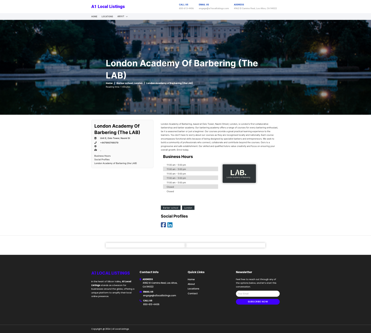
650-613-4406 (151, 304)
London (138, 83)
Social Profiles (102, 159)
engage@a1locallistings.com (159, 295)
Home (94, 16)
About (191, 284)
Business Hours (102, 155)
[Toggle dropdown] (127, 17)
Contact (193, 293)
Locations (107, 16)
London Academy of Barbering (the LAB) (115, 163)
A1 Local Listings (108, 6)
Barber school (125, 83)
